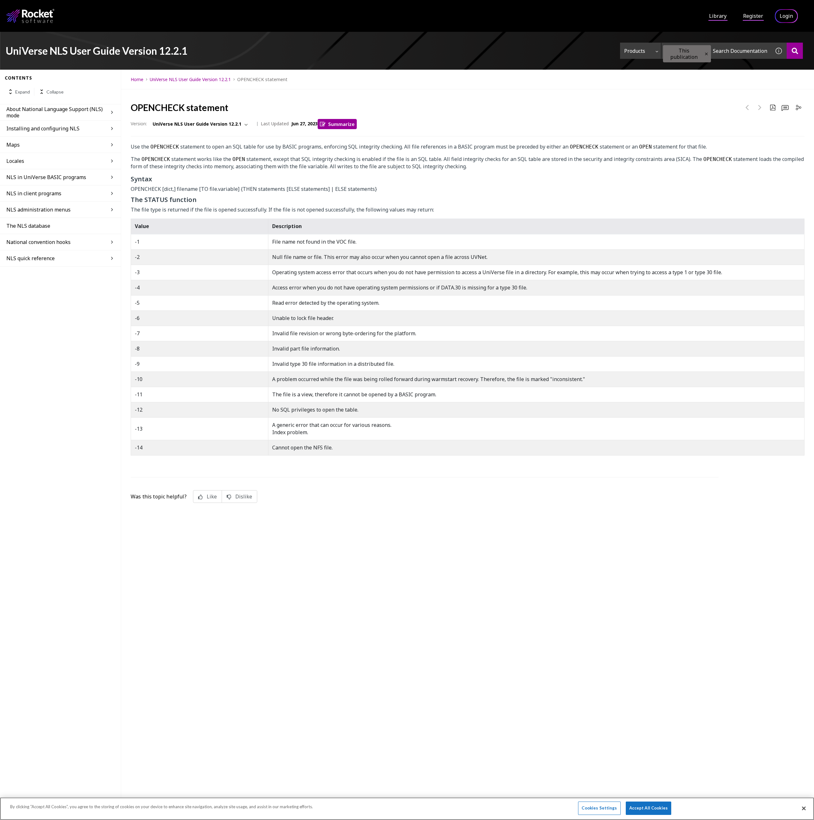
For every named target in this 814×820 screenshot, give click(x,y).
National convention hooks (38, 242)
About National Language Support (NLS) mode (54, 112)
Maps (13, 144)
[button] (706, 54)
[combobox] (716, 51)
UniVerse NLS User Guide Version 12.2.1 (190, 79)
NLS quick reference (30, 258)
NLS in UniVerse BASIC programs (46, 177)
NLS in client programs (33, 193)
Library (718, 15)
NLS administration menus (38, 209)
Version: (139, 124)
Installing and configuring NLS (42, 128)
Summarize (341, 124)
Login (786, 15)
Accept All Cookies (648, 807)
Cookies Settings (599, 807)
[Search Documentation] (795, 51)
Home (137, 79)
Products (634, 50)
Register (753, 15)
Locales (15, 160)
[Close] (804, 808)
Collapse (55, 91)
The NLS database (28, 225)
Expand (22, 91)
